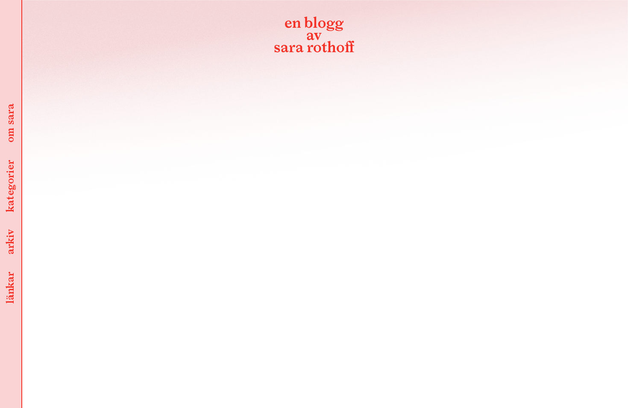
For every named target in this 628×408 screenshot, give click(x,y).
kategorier (11, 186)
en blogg (314, 36)
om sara (11, 123)
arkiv (11, 242)
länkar (11, 288)
